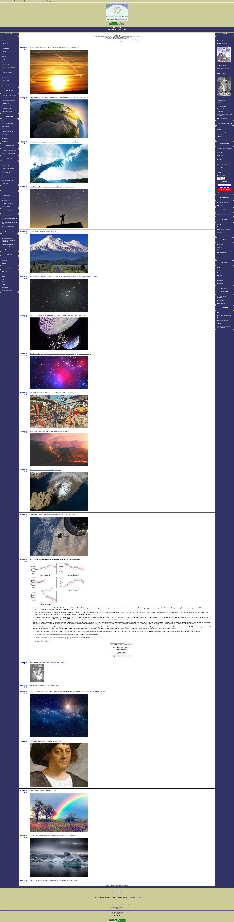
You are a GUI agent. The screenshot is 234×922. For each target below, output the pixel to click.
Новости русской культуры (9, 38)
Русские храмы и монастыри (6, 137)
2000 (3, 282)
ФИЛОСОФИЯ (9, 146)
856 (118, 885)
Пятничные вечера (7, 215)
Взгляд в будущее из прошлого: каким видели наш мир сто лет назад (51, 392)
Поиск (218, 267)
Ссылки (120, 904)
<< (103, 885)
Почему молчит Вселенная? (224, 43)
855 (116, 885)
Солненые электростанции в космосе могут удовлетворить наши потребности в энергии (57, 315)
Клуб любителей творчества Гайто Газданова (9, 223)
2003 (3, 274)
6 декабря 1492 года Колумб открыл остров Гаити (45, 741)
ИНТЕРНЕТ (224, 291)
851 (106, 885)
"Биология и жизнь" (222, 139)
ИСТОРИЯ (9, 158)
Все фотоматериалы (7, 290)
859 (126, 885)
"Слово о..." (5, 98)
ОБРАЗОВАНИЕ (224, 143)
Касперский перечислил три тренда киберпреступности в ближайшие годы (53, 880)
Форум (4, 263)
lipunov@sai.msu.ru (135, 897)
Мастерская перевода (7, 231)
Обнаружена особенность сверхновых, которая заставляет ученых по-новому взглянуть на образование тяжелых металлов (68, 691)
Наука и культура (221, 73)
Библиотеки (220, 283)
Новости (27, 1)
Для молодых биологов (224, 192)
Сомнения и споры (7, 72)
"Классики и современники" (9, 95)
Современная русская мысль (9, 150)
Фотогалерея (5, 126)
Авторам (219, 247)
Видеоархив (5, 141)
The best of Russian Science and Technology (224, 326)
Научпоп (219, 205)
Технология (220, 167)
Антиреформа (220, 152)
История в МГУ (6, 165)
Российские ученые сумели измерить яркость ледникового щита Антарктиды (54, 835)
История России (6, 163)
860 (128, 885)
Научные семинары (222, 118)
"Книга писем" (6, 103)
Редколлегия (220, 244)
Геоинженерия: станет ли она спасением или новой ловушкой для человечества (54, 47)
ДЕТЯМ (9, 254)
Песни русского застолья (223, 229)
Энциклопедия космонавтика (221, 101)
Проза (3, 59)
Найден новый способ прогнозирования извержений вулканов (49, 431)
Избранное (220, 280)
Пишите (21, 1)
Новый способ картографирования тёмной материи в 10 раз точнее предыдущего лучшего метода (60, 354)
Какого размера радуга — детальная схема (43, 790)
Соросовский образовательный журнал (223, 156)
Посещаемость (221, 272)
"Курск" (4, 51)
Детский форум (6, 206)
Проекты (219, 270)
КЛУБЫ (9, 211)
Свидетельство (115, 36)
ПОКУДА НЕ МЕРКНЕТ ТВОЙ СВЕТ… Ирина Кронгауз (48, 662)
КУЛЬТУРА (9, 116)
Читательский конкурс (8, 247)
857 (121, 885)
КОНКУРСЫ (9, 236)
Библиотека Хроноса (222, 202)
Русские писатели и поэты (224, 278)
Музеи (219, 224)
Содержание (9, 1)
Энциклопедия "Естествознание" (221, 105)
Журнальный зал (6, 86)
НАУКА (224, 33)
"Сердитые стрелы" (7, 111)
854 (113, 885)
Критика (4, 69)
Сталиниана (5, 183)
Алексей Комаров (118, 913)
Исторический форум (7, 203)
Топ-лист (43, 1)
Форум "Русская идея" (8, 198)
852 (108, 885)
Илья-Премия (6, 249)
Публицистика (6, 48)
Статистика (125, 904)
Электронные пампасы (8, 257)
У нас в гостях (5, 77)
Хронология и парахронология (6, 171)
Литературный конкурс (8, 244)
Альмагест (4, 177)
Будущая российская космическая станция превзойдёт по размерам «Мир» (53, 514)
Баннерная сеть (221, 300)
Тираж (219, 258)
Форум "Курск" (6, 200)
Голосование (35, 1)
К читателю (5, 43)
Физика (219, 170)
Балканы (4, 56)
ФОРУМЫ (9, 188)
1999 (3, 284)
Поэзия (4, 61)
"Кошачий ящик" (6, 106)
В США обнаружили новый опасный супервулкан (45, 470)
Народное (219, 232)
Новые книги (5, 75)
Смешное (219, 235)
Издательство (5, 80)
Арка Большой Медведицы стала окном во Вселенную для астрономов (52, 187)
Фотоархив (5, 287)
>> (130, 885)
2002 (3, 276)
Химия (219, 172)
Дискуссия (50, 1)
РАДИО (225, 210)
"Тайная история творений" (9, 100)
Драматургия (5, 64)
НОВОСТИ (225, 308)
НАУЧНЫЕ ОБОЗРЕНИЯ (225, 123)
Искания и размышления (8, 67)
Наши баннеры (221, 303)
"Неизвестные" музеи (7, 131)
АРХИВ (9, 268)
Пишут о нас (220, 255)
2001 (3, 279)
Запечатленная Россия (8, 180)
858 (123, 885)
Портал (2, 1)
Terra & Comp (45, 641)
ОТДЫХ (224, 219)
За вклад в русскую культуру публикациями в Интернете (9, 240)
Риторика (4, 134)
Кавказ (4, 54)
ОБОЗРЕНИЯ (9, 90)
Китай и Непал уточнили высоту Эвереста (43, 231)
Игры (218, 226)
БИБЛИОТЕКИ (224, 197)
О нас (16, 1)
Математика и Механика (223, 164)
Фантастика (5, 260)
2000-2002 (224, 76)
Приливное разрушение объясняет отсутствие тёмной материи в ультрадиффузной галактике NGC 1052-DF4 (64, 276)
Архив (117, 904)
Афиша (4, 40)
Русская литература (222, 175)
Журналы (219, 275)
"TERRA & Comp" (222, 132)
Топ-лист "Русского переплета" (222, 296)
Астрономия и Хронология (9, 175)
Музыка (4, 129)
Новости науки (221, 318)
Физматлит (220, 111)
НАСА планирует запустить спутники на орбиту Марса (47, 685)
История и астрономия (223, 68)
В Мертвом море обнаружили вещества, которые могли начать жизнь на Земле (54, 142)
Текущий (4, 271)
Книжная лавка (6, 83)
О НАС (224, 239)
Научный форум (6, 195)
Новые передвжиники (7, 123)
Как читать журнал (222, 252)
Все (218, 312)
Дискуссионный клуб (7, 192)
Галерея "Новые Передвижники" (117, 907)
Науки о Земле (221, 162)
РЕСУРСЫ (225, 262)
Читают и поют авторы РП (224, 214)
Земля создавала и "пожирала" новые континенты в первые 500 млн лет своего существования (59, 97)
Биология (219, 159)
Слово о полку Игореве (8, 168)
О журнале (220, 249)
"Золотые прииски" (7, 108)
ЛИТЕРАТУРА (9, 33)
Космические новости (223, 98)
